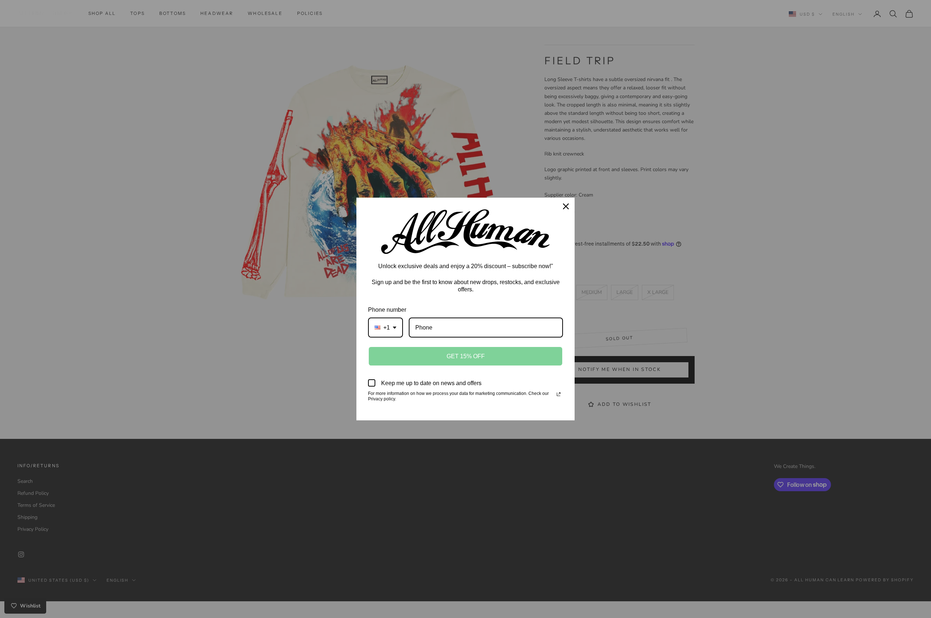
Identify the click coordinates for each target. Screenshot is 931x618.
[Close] (566, 206)
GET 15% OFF (466, 356)
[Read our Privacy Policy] (558, 394)
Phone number (387, 310)
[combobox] (385, 328)
